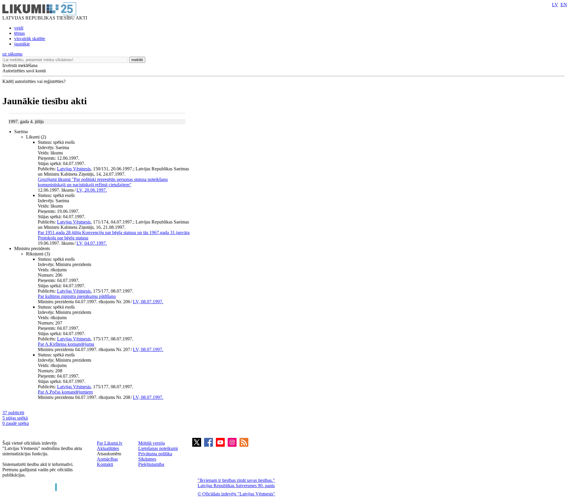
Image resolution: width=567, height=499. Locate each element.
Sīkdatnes (147, 459)
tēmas (19, 33)
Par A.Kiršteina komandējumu (66, 344)
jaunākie (22, 43)
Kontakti (105, 464)
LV (555, 4)
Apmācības (107, 459)
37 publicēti (13, 412)
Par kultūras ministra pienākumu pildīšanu (77, 296)
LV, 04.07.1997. (91, 243)
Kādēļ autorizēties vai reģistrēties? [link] (34, 81)
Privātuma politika (155, 453)
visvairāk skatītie (29, 38)
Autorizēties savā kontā (24, 70)
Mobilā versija (151, 443)
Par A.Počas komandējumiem (65, 391)
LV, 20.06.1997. (91, 190)
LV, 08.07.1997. (148, 301)
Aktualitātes (108, 448)
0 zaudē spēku (15, 423)
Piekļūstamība (151, 464)
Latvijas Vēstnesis (74, 168)
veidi (18, 27)
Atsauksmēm (109, 453)
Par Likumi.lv (110, 443)
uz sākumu (12, 53)
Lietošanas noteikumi (158, 448)
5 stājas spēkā (15, 417)
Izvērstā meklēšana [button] (20, 65)
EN (564, 4)
